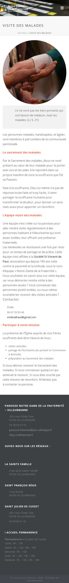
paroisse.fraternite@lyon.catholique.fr (30, 430)
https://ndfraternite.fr (21, 435)
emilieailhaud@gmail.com (21, 317)
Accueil (22, 33)
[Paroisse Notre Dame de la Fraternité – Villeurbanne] (14, 8)
